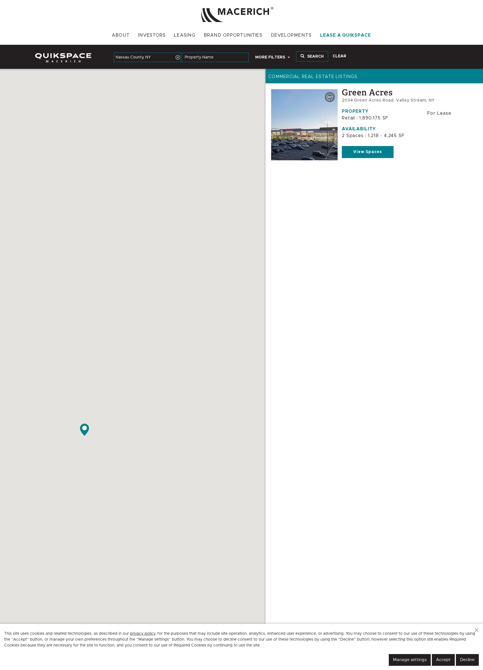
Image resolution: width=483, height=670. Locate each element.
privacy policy (142, 634)
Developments (291, 35)
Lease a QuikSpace (345, 35)
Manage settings (410, 660)
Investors (152, 35)
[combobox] (147, 57)
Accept (443, 660)
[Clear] (178, 57)
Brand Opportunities (233, 35)
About (121, 35)
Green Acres (367, 92)
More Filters (270, 57)
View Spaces (367, 152)
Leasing (184, 35)
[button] (477, 630)
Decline (467, 660)
